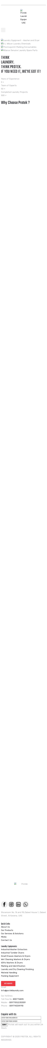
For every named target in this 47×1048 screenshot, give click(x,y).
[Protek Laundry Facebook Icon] (4, 904)
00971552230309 (17, 1002)
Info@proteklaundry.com (12, 990)
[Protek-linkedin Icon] (18, 904)
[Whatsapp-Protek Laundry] (25, 904)
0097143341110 (16, 1006)
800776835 (18, 999)
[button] (23, 5)
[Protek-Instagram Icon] (11, 904)
